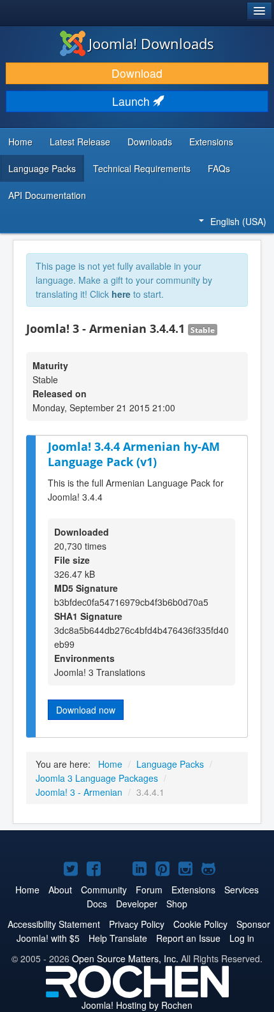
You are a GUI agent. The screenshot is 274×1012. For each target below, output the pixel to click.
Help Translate (118, 938)
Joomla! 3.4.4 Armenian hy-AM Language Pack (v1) (134, 454)
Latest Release (80, 141)
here (121, 294)
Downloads (149, 141)
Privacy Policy (136, 924)
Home (20, 141)
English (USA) (238, 221)
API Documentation (47, 195)
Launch (132, 101)
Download (137, 73)
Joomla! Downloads (151, 43)
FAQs (219, 168)
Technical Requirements (142, 168)
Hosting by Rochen (137, 1005)
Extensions (211, 141)
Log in (241, 938)
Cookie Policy (200, 924)
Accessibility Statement (54, 924)
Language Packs (42, 168)
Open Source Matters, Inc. (125, 958)
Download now (85, 709)
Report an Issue (188, 938)
